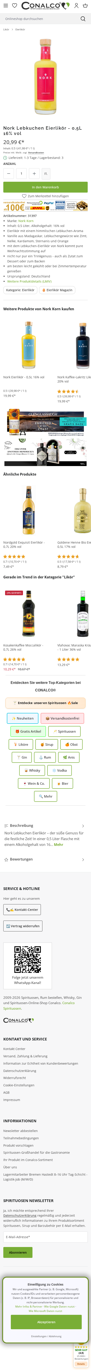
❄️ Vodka (59, 770)
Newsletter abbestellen (20, 1131)
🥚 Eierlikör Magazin (57, 290)
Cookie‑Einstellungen (18, 1085)
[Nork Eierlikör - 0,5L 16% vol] (28, 345)
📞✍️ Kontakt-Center (22, 909)
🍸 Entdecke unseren (45, 703)
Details (81, 1364)
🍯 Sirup (46, 744)
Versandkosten (36, 152)
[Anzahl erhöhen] (34, 173)
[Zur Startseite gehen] (45, 6)
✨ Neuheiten (23, 718)
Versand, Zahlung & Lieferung (25, 1056)
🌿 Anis (69, 757)
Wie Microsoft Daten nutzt (45, 1311)
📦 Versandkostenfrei (62, 718)
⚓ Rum (45, 757)
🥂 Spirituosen (64, 731)
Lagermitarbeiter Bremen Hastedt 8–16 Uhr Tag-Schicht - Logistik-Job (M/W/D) (45, 1177)
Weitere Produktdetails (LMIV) (29, 281)
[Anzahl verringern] (8, 173)
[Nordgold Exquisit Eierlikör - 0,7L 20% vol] (28, 510)
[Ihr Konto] (76, 5)
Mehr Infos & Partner (28, 1306)
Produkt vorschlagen (18, 1145)
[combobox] (37, 19)
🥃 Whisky (32, 770)
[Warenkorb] (85, 5)
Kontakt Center (14, 1049)
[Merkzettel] (14, 5)
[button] (81, 1347)
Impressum (11, 1100)
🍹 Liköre (20, 744)
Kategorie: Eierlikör (20, 290)
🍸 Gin (22, 757)
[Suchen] (83, 19)
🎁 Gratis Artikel (28, 731)
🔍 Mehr (45, 796)
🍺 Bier (62, 783)
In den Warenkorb (45, 187)
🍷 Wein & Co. (34, 783)
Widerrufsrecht (14, 1078)
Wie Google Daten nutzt (59, 1306)
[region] (45, 76)
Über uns (10, 1167)
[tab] (44, 835)
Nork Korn (26, 221)
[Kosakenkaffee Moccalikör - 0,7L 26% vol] (28, 613)
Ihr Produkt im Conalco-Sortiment (28, 1160)
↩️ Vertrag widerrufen (23, 926)
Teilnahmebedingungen (21, 1138)
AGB (6, 1092)
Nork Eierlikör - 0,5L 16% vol (23, 377)
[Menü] (5, 5)
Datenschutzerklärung (19, 1071)
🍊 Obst (71, 744)
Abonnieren (18, 1252)
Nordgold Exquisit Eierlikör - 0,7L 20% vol (24, 545)
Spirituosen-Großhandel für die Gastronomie (36, 1152)
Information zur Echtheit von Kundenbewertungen (40, 1063)
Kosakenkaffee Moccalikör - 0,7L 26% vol (23, 647)
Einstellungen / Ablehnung (46, 1336)
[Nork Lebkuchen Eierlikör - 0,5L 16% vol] (45, 76)
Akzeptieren (46, 1322)
